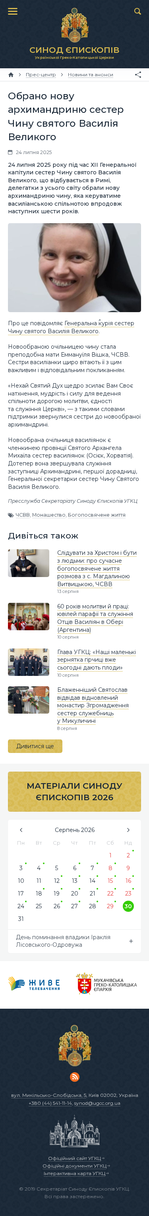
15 (110, 880)
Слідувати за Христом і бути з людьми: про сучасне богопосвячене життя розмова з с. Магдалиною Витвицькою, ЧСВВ (97, 568)
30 (128, 906)
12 (57, 880)
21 (92, 893)
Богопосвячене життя (97, 515)
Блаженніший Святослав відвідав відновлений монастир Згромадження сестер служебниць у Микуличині (93, 705)
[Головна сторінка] (11, 74)
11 (39, 880)
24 (20, 906)
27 (74, 906)
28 (92, 906)
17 (21, 893)
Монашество (49, 515)
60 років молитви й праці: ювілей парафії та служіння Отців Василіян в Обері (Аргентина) (95, 618)
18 (39, 893)
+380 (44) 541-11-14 (50, 1103)
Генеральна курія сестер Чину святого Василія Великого (71, 327)
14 (92, 880)
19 (57, 893)
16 (128, 880)
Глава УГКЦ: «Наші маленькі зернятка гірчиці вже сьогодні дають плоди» (96, 660)
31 (21, 919)
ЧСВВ (23, 515)
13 (74, 880)
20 (74, 893)
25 (39, 906)
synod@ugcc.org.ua (97, 1103)
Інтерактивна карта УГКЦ (74, 1173)
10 (21, 880)
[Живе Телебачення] (34, 985)
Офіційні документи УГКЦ (74, 1166)
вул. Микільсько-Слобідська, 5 (48, 1095)
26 (57, 906)
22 (110, 893)
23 (128, 893)
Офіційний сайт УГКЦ (74, 1158)
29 (110, 906)
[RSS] (74, 1077)
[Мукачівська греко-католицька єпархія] (106, 985)
